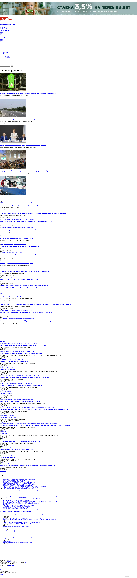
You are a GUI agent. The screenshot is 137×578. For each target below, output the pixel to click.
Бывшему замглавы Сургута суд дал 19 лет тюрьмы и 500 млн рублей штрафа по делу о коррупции (22, 503)
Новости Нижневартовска (9, 44)
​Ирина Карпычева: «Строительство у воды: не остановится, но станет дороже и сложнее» (20, 479)
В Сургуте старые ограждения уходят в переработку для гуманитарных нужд (17, 534)
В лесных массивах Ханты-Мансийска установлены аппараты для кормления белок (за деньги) (28, 93)
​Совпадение (6, 504)
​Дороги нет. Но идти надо (8, 492)
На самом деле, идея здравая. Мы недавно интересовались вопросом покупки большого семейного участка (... (23, 537)
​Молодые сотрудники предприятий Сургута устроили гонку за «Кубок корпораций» (24, 271)
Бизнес (4, 54)
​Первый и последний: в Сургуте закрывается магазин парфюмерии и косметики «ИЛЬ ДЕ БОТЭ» (22, 498)
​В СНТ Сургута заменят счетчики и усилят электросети (16, 263)
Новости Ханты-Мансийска (10, 46)
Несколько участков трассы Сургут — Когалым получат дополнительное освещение (25, 119)
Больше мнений (3, 471)
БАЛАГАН (5, 60)
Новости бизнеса (8, 57)
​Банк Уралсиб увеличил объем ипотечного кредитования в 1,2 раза (16, 481)
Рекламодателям (10, 569)
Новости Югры (7, 47)
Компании (7, 55)
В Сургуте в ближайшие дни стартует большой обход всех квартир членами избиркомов (26, 171)
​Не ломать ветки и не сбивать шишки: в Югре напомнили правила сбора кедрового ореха (26, 321)
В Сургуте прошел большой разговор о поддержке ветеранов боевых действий (23, 145)
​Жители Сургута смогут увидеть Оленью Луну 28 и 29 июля (15, 508)
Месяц (8, 477)
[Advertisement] (32, 552)
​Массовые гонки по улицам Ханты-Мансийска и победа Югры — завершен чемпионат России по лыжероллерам (33, 213)
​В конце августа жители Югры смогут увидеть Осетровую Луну (19, 254)
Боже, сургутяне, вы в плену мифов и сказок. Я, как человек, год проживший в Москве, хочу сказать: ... (22, 530)
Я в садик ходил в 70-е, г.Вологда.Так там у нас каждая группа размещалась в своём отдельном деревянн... (22, 518)
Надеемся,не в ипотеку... (7, 541)
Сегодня (1, 477)
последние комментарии (7, 511)
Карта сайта (2, 574)
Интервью (6, 49)
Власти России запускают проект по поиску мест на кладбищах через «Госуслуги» (18, 538)
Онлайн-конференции (9, 51)
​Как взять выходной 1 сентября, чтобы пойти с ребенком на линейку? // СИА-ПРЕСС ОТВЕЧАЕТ (21, 487)
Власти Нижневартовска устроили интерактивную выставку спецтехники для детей (25, 196)
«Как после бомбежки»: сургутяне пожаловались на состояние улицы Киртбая (17, 523)
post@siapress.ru (11, 565)
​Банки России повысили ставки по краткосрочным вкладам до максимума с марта (19, 502)
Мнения (4, 48)
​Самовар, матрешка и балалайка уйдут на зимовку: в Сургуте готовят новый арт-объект (26, 312)
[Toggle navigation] (0, 41)
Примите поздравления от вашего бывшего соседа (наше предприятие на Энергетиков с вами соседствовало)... (23, 514)
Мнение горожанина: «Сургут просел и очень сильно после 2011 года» (16, 531)
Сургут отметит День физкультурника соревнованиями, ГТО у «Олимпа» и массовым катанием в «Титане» (22, 527)
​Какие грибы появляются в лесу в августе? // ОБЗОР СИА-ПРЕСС (16, 497)
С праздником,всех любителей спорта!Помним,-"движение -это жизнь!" (16, 526)
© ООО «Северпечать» (9, 561)
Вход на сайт (2, 40)
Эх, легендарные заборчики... (8, 533)
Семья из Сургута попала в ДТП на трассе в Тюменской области (19, 279)
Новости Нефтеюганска (9, 45)
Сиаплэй (4, 53)
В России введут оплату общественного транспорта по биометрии (16, 500)
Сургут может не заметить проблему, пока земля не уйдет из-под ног (16, 506)
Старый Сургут (5, 52)
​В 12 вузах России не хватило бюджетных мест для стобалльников (19, 246)
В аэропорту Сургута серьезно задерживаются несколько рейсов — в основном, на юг (25, 230)
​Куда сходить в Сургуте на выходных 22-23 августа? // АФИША (15, 493)
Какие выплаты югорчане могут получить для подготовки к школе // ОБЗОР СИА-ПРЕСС (20, 505)
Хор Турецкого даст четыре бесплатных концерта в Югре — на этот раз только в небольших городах (22, 490)
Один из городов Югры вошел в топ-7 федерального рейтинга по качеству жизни (18, 507)
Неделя (5, 477)
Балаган (4, 58)
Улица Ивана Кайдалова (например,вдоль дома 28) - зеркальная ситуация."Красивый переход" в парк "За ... (22, 522)
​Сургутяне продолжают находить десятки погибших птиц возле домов (20, 296)
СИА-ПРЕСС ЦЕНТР (29, 562)
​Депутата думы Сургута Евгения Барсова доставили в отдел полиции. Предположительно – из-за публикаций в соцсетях (35, 304)
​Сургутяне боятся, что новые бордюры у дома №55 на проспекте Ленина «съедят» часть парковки (21, 494)
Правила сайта (3, 569)
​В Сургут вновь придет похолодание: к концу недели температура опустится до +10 (24, 205)
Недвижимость (7, 56)
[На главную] (6, 19)
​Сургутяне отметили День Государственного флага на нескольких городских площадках (26, 221)
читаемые (18, 511)
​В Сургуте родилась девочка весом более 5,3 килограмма (16, 238)
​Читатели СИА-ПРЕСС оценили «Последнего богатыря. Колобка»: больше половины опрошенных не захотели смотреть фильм (37, 287)
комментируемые (26, 511)
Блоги (6, 50)
